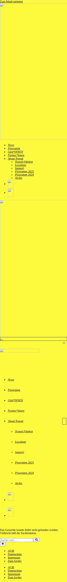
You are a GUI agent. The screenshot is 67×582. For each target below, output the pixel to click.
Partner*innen (16, 155)
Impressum (14, 557)
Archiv (18, 177)
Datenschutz (15, 554)
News (11, 145)
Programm (14, 148)
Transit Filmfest (24, 161)
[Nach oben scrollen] (3, 544)
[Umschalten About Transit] (64, 421)
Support (19, 168)
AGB (11, 550)
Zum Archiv (15, 561)
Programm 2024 (24, 174)
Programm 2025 (24, 171)
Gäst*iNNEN (15, 151)
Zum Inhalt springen (11, 1)
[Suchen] (36, 540)
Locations (20, 165)
